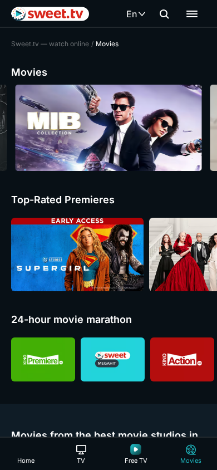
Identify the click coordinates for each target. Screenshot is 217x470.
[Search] (164, 14)
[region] (108, 128)
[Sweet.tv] (50, 14)
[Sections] (192, 14)
